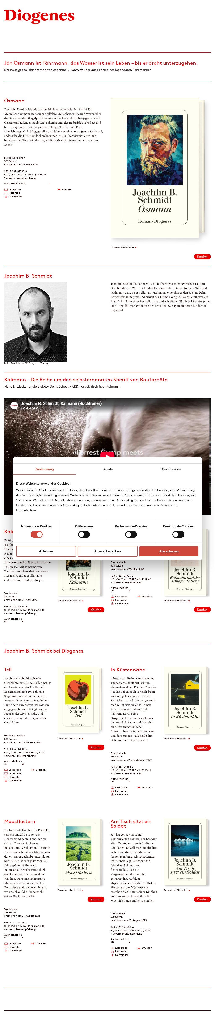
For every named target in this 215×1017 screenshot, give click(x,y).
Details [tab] (107, 469)
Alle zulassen (169, 551)
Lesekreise (15, 773)
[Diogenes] (39, 16)
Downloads (15, 196)
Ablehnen (46, 551)
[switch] (84, 534)
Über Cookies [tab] (170, 469)
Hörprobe (14, 192)
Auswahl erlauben (107, 551)
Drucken (67, 189)
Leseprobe (15, 189)
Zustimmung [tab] (44, 469)
